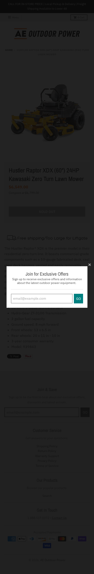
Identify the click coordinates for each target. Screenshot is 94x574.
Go (78, 298)
